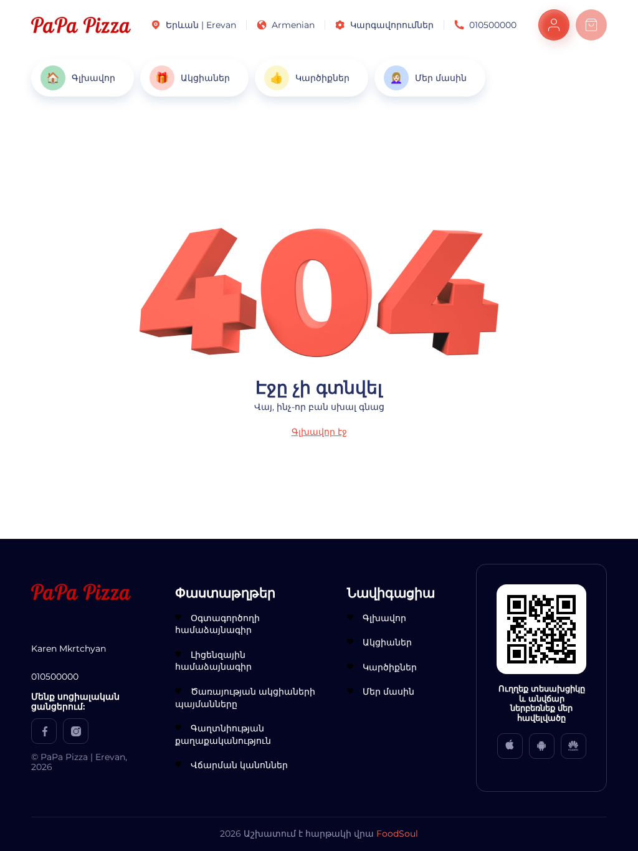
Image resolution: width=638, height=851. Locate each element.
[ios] (510, 746)
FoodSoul (397, 833)
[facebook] (44, 731)
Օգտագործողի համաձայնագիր (217, 624)
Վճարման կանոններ (239, 765)
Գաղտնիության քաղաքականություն (223, 734)
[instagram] (75, 731)
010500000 (493, 25)
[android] (542, 746)
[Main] (81, 25)
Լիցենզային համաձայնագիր (213, 661)
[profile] (553, 24)
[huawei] (573, 746)
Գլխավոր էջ (319, 431)
